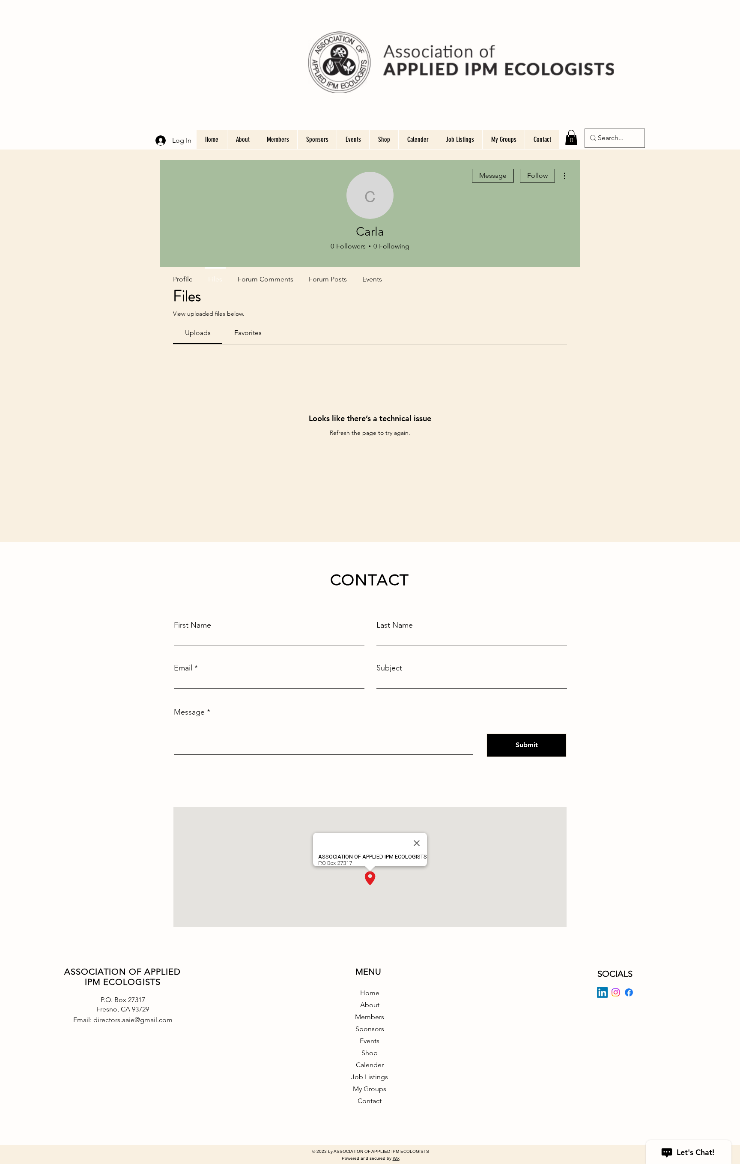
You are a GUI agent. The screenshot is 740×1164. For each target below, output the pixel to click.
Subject (389, 668)
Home (369, 993)
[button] (571, 137)
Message (493, 175)
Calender (370, 1065)
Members (369, 1017)
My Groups (369, 1089)
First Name (192, 625)
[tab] (197, 333)
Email (183, 668)
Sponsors (369, 1029)
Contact (370, 1101)
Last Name (394, 625)
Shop (369, 1053)
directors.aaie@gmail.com (133, 1020)
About (369, 1005)
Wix (396, 1158)
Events (369, 1041)
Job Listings (369, 1077)
